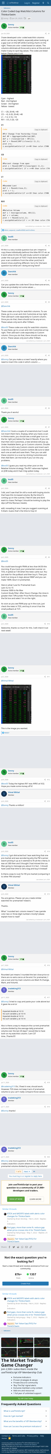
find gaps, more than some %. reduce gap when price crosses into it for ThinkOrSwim (26, 1228)
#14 (48, 851)
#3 (49, 280)
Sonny (5, 18)
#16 (48, 965)
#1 (49, 33)
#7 (49, 427)
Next (26, 1171)
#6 (49, 408)
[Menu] (3, 3)
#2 (49, 245)
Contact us (6, 1436)
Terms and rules (18, 1436)
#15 (48, 894)
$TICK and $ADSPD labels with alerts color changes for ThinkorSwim (26, 1214)
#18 (48, 1082)
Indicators (11, 1224)
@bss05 (4, 327)
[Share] (45, 33)
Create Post (25, 1283)
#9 (49, 557)
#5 (49, 355)
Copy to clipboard (41, 130)
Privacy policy (32, 1436)
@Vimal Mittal (7, 680)
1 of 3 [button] (18, 1171)
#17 (48, 997)
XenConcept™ (36, 1446)
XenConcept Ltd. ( (7, 1448)
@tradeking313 (8, 1086)
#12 (48, 780)
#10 (48, 624)
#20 (48, 1157)
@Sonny (4, 359)
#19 (48, 1107)
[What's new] (43, 3)
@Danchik (5, 306)
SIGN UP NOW (15, 1199)
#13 (48, 801)
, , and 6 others (19, 230)
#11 (48, 677)
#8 (49, 488)
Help (42, 1436)
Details (14, 1448)
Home (4, 1438)
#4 (49, 302)
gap (29, 18)
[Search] (48, 3)
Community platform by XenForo (20, 1443)
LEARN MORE (35, 1199)
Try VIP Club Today (25, 1398)
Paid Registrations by (19, 1444)
